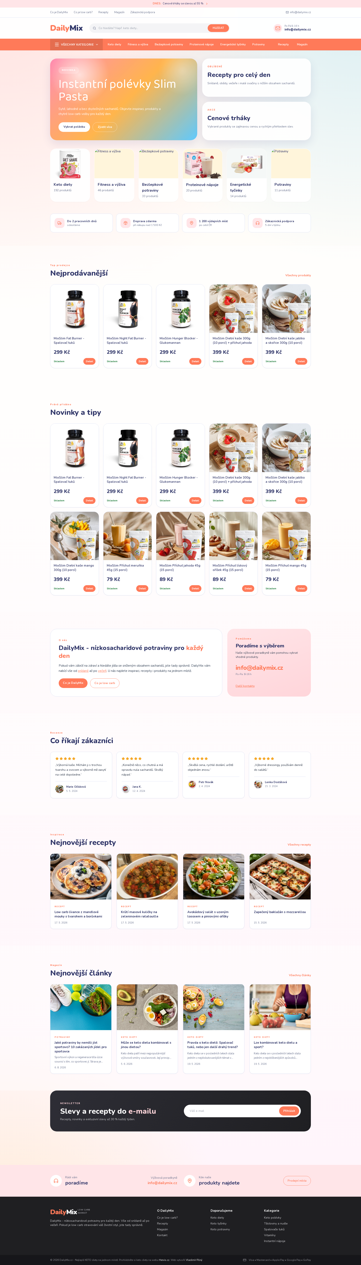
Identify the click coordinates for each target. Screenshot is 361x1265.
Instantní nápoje (274, 1241)
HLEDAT (218, 28)
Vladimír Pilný (194, 1260)
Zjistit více (105, 127)
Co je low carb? (83, 12)
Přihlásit (289, 1111)
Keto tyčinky (218, 1224)
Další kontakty (245, 686)
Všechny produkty (298, 275)
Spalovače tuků (274, 1229)
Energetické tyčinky (233, 44)
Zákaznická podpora (142, 12)
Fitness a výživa (138, 44)
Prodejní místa (297, 1181)
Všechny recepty (299, 845)
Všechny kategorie (77, 45)
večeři (102, 671)
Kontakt (162, 1235)
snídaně (83, 671)
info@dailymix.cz (300, 12)
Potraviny (258, 44)
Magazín (119, 12)
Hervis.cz (164, 1260)
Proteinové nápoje (202, 44)
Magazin (162, 1229)
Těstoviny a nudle (276, 1224)
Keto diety (114, 44)
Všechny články (300, 975)
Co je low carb (104, 683)
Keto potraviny (220, 1229)
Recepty (103, 12)
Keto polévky (272, 1218)
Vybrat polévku (74, 127)
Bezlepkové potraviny (169, 44)
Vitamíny (270, 1235)
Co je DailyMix (59, 12)
